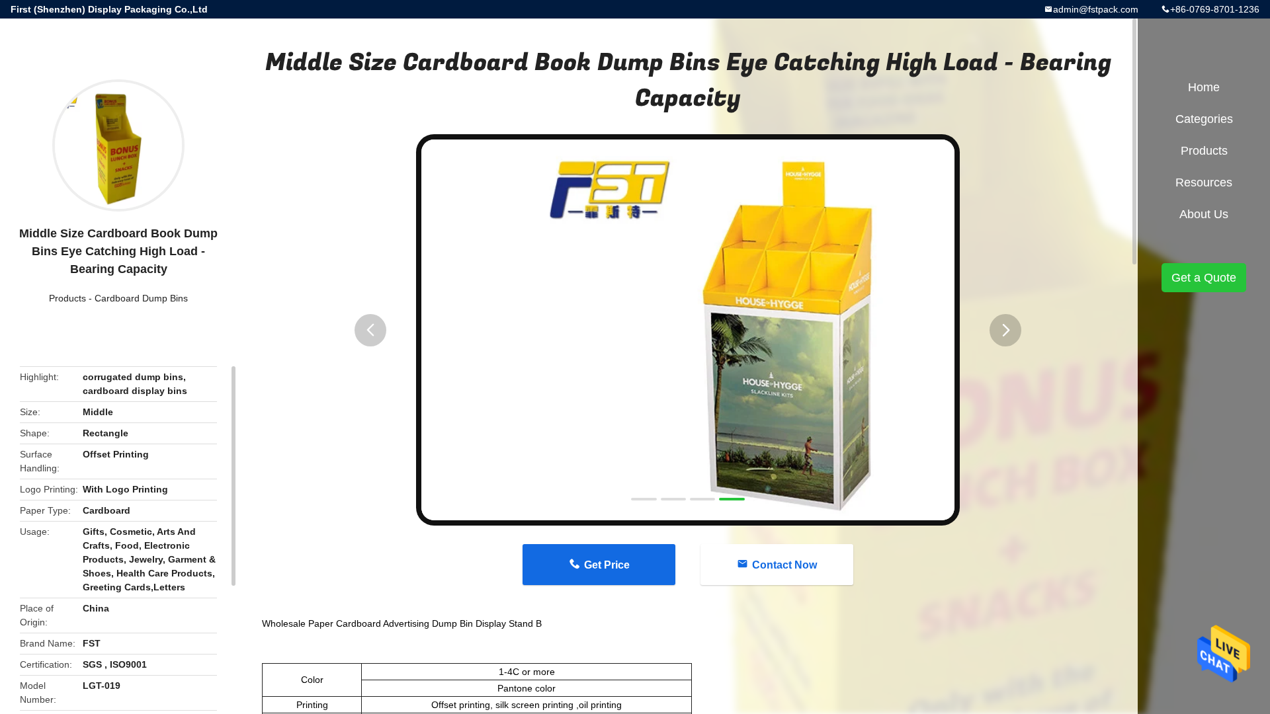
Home (1204, 87)
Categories (1204, 119)
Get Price (607, 565)
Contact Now (784, 565)
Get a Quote (1203, 277)
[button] (370, 330)
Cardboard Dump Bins (141, 298)
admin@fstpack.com (1095, 9)
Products (67, 298)
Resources (1203, 182)
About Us (1203, 214)
